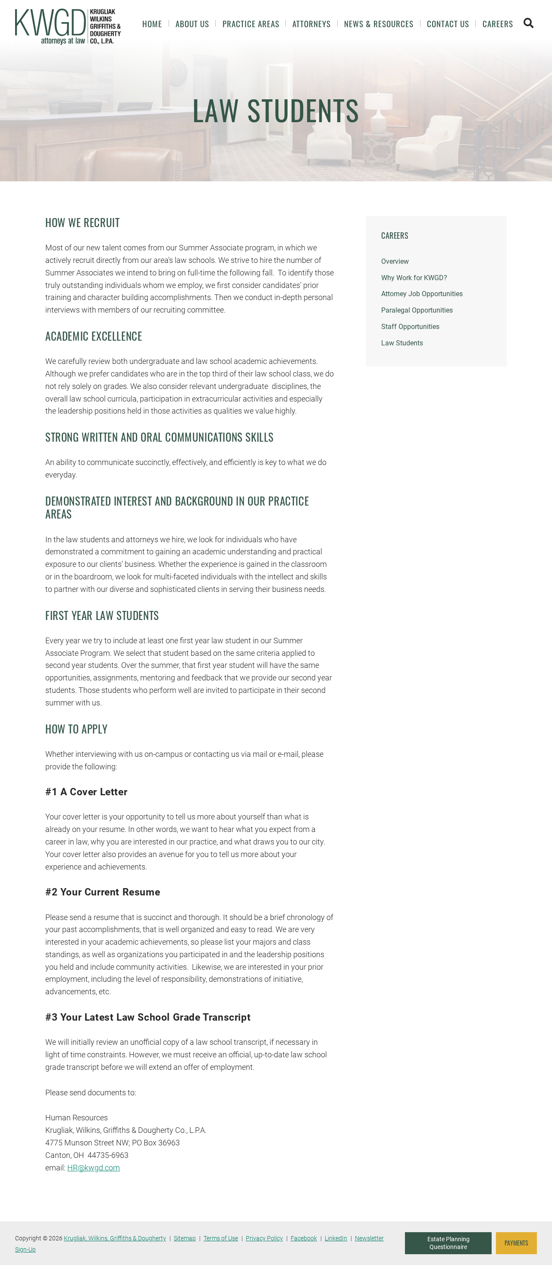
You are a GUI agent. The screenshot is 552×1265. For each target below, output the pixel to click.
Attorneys (311, 23)
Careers (498, 23)
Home (152, 23)
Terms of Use (221, 1238)
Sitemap (185, 1238)
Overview (395, 261)
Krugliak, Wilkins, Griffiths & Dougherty (115, 1238)
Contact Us (448, 23)
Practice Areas (251, 23)
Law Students (402, 343)
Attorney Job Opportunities (422, 294)
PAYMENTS (516, 1243)
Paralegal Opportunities (417, 310)
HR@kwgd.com (93, 1167)
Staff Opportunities (410, 327)
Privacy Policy (264, 1238)
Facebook (304, 1238)
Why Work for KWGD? (414, 278)
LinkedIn (336, 1238)
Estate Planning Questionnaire (448, 1243)
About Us (192, 23)
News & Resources (379, 23)
